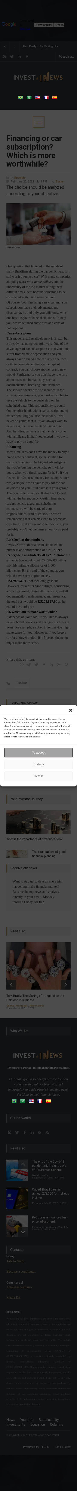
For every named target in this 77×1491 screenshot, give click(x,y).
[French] (46, 99)
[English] (37, 99)
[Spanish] (54, 99)
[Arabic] (29, 99)
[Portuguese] (20, 99)
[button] (70, 710)
